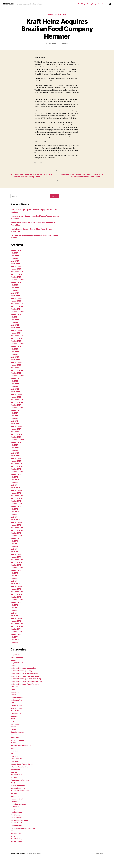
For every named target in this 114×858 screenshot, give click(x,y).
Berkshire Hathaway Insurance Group (24, 676)
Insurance (14, 751)
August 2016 (15, 570)
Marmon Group (16, 775)
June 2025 (14, 288)
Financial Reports (17, 732)
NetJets (13, 794)
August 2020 (15, 442)
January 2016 (15, 589)
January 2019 (15, 493)
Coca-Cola (14, 711)
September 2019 (16, 472)
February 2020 (16, 458)
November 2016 (16, 562)
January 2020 (15, 461)
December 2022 (16, 368)
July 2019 (14, 477)
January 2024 (15, 333)
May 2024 (14, 322)
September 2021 (16, 408)
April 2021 (14, 421)
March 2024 (15, 328)
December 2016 (16, 560)
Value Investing (16, 839)
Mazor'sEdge (8, 4)
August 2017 (15, 538)
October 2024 (15, 309)
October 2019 (15, 469)
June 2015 (14, 608)
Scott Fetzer (15, 815)
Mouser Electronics (18, 785)
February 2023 (16, 362)
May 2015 (14, 610)
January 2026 (15, 269)
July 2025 (14, 285)
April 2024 (14, 325)
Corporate (14, 716)
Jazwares (14, 756)
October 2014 (15, 629)
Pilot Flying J (15, 801)
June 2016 (14, 576)
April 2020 (14, 453)
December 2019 (16, 464)
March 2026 (15, 264)
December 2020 (16, 432)
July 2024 (14, 317)
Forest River (15, 737)
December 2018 (16, 496)
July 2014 (14, 637)
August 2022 (15, 378)
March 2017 (15, 552)
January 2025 (15, 301)
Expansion (14, 730)
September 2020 (17, 440)
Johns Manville (16, 759)
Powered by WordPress (33, 853)
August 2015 (15, 602)
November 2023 (16, 338)
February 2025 (16, 298)
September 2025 (17, 280)
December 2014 (16, 624)
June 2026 (14, 256)
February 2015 (16, 618)
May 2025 (14, 290)
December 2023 (16, 336)
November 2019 (16, 466)
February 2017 (16, 554)
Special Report (16, 823)
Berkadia (13, 666)
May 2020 (14, 450)
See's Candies (16, 817)
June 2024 (14, 320)
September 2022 (17, 376)
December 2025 (16, 272)
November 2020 (16, 434)
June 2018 (14, 512)
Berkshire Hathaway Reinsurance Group (25, 679)
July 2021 (14, 413)
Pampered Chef (16, 799)
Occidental (14, 796)
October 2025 (15, 277)
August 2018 (15, 506)
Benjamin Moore (16, 663)
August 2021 (15, 410)
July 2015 (14, 605)
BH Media (14, 687)
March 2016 (15, 584)
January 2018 (15, 525)
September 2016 (16, 568)
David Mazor (53, 43)
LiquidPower (15, 769)
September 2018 (16, 504)
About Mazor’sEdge (79, 4)
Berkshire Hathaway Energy (21, 671)
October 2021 (15, 405)
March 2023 (15, 360)
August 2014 (15, 634)
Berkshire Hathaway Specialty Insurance (26, 682)
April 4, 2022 (64, 43)
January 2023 (15, 365)
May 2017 (14, 546)
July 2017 (14, 541)
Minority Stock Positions (19, 780)
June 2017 (14, 544)
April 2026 (14, 261)
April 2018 (14, 517)
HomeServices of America (20, 746)
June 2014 (14, 640)
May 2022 (14, 386)
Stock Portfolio (16, 826)
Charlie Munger (16, 705)
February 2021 (16, 426)
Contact (100, 4)
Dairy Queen (15, 724)
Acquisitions (52, 14)
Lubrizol (13, 772)
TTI (11, 831)
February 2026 (16, 266)
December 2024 (16, 304)
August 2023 (15, 346)
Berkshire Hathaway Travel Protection (25, 684)
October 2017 (15, 533)
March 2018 (15, 520)
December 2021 (16, 400)
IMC (12, 748)
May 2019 (14, 482)
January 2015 (15, 621)
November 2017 (16, 530)
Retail (12, 810)
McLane (13, 778)
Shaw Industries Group (19, 820)
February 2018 (16, 522)
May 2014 (14, 642)
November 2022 (16, 370)
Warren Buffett (16, 842)
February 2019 (16, 490)
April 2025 (14, 293)
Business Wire (16, 700)
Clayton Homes (16, 708)
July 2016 (14, 573)
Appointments (15, 660)
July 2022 (14, 381)
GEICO (13, 743)
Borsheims (14, 692)
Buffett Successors (18, 698)
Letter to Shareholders (19, 767)
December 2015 (16, 592)
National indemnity (17, 788)
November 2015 (16, 594)
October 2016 (15, 565)
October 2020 (15, 437)
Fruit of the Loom (17, 740)
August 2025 (15, 282)
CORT (12, 719)
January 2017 (15, 557)
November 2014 (16, 626)
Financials (14, 735)
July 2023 (14, 349)
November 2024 (16, 306)
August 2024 (15, 314)
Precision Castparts (18, 804)
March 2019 (15, 488)
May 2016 (14, 578)
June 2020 (14, 448)
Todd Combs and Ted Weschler (22, 828)
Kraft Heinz (62, 14)
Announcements (16, 657)
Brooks (13, 695)
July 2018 (14, 509)
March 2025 (15, 296)
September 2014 (16, 632)
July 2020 (14, 445)
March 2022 (15, 392)
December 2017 (16, 528)
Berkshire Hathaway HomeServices (24, 673)
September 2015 (16, 600)
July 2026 (14, 253)
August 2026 (15, 250)
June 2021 (14, 416)
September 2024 (17, 312)
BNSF (12, 689)
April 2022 (14, 389)
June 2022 (14, 384)
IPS (11, 753)
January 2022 (15, 397)
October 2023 (15, 341)
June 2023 (14, 352)
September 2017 (16, 536)
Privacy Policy (91, 4)
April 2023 (14, 357)
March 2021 (15, 424)
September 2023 (17, 344)
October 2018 (15, 501)
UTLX (12, 836)
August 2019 (15, 474)
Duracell (13, 727)
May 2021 (14, 418)
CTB (12, 721)
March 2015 (15, 616)
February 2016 (16, 586)
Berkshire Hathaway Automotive (23, 668)
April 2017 (14, 549)
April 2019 (14, 485)
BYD (12, 703)
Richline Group (16, 812)
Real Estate (14, 807)
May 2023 (14, 354)
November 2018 (16, 498)
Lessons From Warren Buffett (21, 764)
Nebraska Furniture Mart (19, 791)
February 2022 (16, 394)
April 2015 (14, 613)
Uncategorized (16, 833)
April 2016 (14, 581)
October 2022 (15, 373)
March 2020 (15, 456)
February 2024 (16, 330)
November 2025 (16, 274)
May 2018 (14, 514)
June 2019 (14, 480)
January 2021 (15, 429)
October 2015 (15, 597)
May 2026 (14, 258)
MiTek (12, 783)
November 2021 (16, 402)
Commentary (15, 714)
